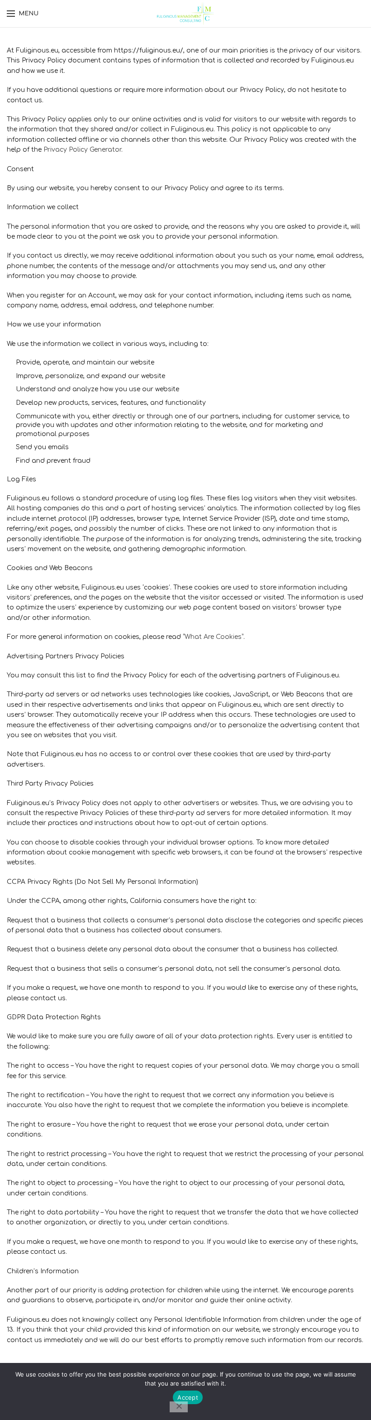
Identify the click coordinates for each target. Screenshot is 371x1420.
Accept (187, 1397)
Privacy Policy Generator (82, 149)
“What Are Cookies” (213, 636)
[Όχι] (179, 1406)
